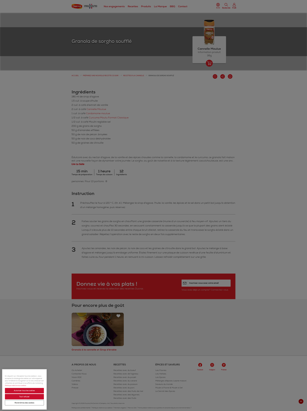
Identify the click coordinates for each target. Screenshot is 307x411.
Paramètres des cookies (24, 403)
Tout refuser (24, 397)
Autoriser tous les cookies (24, 391)
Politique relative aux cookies (15, 386)
